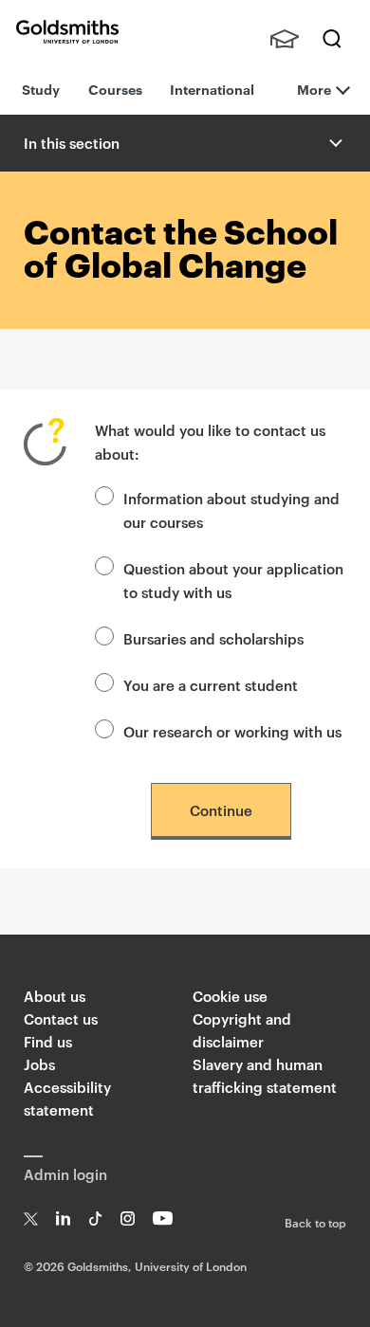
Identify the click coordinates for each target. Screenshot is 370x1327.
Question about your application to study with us (233, 580)
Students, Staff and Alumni (284, 39)
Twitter (31, 1218)
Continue (221, 810)
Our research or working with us (232, 731)
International (212, 89)
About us (54, 996)
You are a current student (210, 685)
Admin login (65, 1174)
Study (41, 89)
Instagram (127, 1218)
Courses (115, 89)
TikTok (95, 1218)
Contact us (61, 1018)
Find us (48, 1041)
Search (332, 39)
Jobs (39, 1064)
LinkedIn (63, 1218)
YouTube (163, 1218)
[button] (334, 143)
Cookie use (230, 996)
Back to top (315, 1221)
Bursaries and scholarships (213, 638)
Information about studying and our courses (231, 510)
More (314, 89)
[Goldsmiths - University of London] (67, 32)
